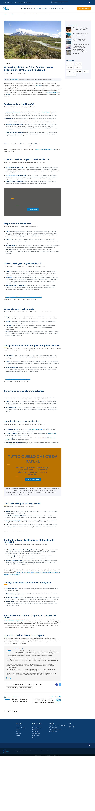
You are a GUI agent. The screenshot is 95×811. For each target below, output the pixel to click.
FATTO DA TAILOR (25, 8)
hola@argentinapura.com (55, 729)
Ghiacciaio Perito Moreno (35, 429)
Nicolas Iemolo (14, 79)
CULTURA (70, 67)
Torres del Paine (11, 687)
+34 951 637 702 (53, 731)
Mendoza (18, 729)
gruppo (8, 94)
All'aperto (29, 684)
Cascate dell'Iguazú (20, 727)
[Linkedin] (8, 678)
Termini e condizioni (45, 751)
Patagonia (39, 684)
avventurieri (39, 85)
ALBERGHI (70, 71)
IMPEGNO (78, 64)
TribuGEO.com (58, 755)
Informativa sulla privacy (34, 751)
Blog (33, 737)
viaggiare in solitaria (52, 92)
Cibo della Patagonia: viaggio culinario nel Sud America (81, 28)
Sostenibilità (35, 731)
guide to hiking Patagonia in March (45, 149)
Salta (17, 731)
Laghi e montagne (18, 684)
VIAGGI (85, 71)
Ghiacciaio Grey (46, 112)
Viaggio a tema (36, 733)
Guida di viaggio (36, 735)
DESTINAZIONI (34, 8)
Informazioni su (36, 729)
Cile (8, 684)
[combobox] (62, 2)
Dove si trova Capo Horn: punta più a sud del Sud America (79, 40)
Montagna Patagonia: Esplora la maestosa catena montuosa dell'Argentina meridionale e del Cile (81, 47)
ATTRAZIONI (70, 64)
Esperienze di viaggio (25, 687)
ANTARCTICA (54, 8)
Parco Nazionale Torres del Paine (14, 620)
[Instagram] (6, 678)
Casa (5, 14)
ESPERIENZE (11, 14)
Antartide (18, 735)
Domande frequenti (37, 727)
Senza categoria (71, 74)
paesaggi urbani (14, 444)
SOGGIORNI (78, 71)
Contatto (34, 726)
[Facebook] (73, 727)
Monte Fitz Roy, (52, 433)
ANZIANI (61, 8)
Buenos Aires (19, 726)
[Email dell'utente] (10, 678)
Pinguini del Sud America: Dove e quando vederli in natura (81, 34)
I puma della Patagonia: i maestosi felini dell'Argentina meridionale (80, 52)
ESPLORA (44, 8)
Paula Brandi (8, 73)
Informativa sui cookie (56, 751)
